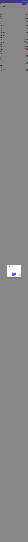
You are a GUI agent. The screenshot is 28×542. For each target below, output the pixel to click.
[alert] (14, 271)
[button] (14, 275)
